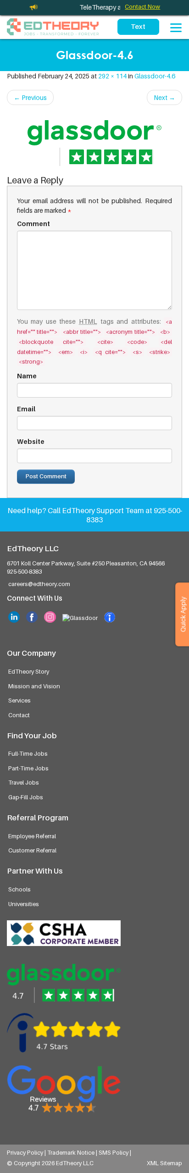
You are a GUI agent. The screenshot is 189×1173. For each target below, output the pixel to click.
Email (26, 409)
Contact (19, 715)
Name (27, 376)
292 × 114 (112, 76)
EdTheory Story (28, 671)
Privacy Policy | (27, 1152)
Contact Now (142, 6)
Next (164, 97)
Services (19, 700)
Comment (33, 223)
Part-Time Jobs (28, 768)
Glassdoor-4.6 (154, 76)
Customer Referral (32, 850)
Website (30, 441)
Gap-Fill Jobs (25, 797)
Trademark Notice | (73, 1152)
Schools (19, 889)
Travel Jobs (23, 782)
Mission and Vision (34, 686)
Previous (30, 97)
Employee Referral (32, 836)
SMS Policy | (115, 1152)
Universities (23, 904)
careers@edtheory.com (39, 584)
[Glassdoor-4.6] (94, 140)
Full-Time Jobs (28, 753)
